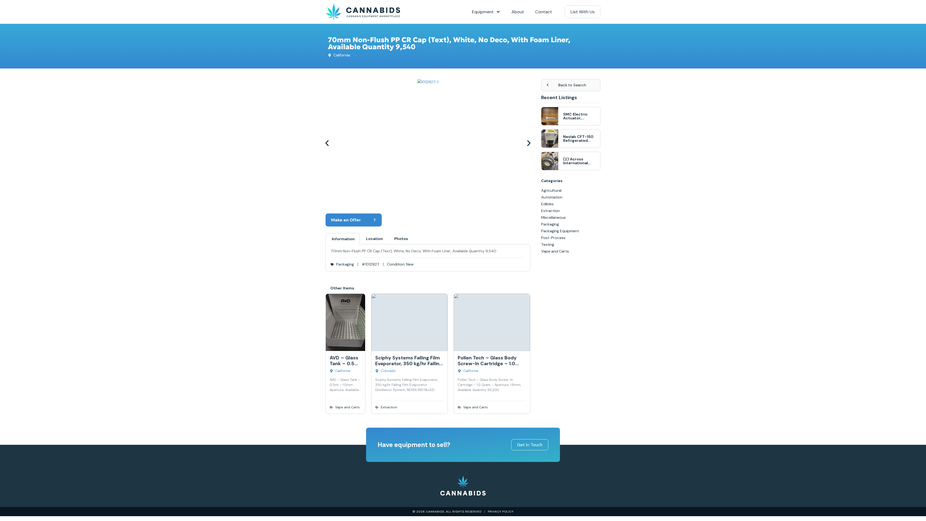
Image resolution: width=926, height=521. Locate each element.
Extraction (389, 407)
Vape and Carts (347, 407)
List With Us (583, 12)
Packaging (345, 264)
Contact (543, 12)
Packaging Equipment (560, 230)
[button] (327, 143)
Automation (551, 197)
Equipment (483, 12)
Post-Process (553, 237)
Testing (547, 244)
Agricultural (551, 190)
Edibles (547, 203)
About (517, 12)
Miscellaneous (553, 217)
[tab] (343, 238)
